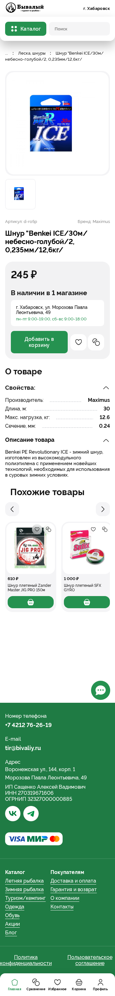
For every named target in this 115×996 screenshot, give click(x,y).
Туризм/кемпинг (25, 898)
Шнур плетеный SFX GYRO (82, 587)
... (6, 53)
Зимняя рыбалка (24, 889)
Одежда (14, 907)
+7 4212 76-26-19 (28, 725)
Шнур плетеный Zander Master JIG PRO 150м (29, 587)
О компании (64, 898)
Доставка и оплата (73, 881)
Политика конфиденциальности (26, 960)
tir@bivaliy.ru (23, 748)
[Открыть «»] (30, 548)
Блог (11, 933)
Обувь (12, 915)
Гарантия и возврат (73, 889)
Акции (12, 924)
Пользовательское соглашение (89, 960)
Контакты (61, 907)
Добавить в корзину (39, 342)
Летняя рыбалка (24, 881)
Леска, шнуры (31, 53)
